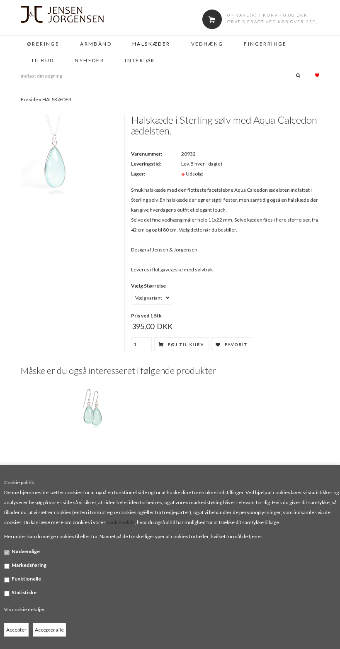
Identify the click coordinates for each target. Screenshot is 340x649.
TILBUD (42, 60)
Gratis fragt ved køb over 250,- (273, 21)
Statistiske (24, 592)
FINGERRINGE (265, 44)
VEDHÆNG (207, 44)
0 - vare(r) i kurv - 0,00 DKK (267, 14)
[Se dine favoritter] (311, 75)
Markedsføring (29, 565)
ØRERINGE (43, 44)
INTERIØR (140, 60)
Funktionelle (26, 579)
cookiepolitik (121, 522)
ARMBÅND (96, 44)
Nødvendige (26, 551)
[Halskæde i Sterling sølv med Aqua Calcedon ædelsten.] (55, 154)
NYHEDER (89, 60)
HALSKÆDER (151, 44)
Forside (29, 99)
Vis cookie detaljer (24, 609)
